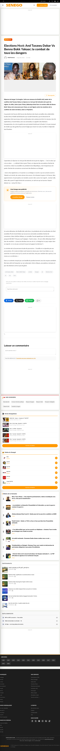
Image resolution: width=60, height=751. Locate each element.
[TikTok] (58, 1)
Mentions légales (28, 740)
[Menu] (2, 5)
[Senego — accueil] (14, 5)
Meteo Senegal (34, 679)
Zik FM (1, 727)
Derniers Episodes (4, 708)
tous (15, 275)
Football (1, 693)
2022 (23, 660)
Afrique (1, 701)
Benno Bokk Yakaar (20, 272)
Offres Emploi (34, 693)
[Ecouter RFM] (56, 458)
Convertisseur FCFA (35, 677)
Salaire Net (33, 682)
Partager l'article (30, 197)
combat (30, 272)
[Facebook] (49, 1)
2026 (3, 660)
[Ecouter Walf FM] (56, 472)
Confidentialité (37, 740)
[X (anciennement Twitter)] (52, 1)
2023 (18, 660)
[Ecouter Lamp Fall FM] (56, 482)
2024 (13, 660)
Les (10, 275)
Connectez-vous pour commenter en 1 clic (26, 358)
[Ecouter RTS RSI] (56, 477)
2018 (43, 660)
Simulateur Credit (35, 695)
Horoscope (33, 690)
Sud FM (1, 729)
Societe (1, 679)
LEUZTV (1, 715)
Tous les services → (35, 697)
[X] (35, 721)
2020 (33, 660)
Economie (2, 684)
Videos (1, 699)
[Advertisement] (30, 23)
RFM (1, 725)
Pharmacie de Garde (35, 686)
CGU (32, 715)
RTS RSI (1, 732)
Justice (1, 682)
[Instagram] (42, 721)
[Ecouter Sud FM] (56, 468)
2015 (3, 663)
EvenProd (2, 712)
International (3, 686)
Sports (1, 690)
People (1, 688)
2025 (8, 660)
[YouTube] (55, 1)
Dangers (37, 272)
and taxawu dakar (9, 272)
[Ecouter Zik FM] (56, 463)
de (42, 272)
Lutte (1, 695)
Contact (32, 710)
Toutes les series (30, 445)
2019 (38, 660)
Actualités (8, 39)
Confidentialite (34, 712)
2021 (28, 660)
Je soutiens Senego (17, 197)
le (5, 275)
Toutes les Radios (4, 723)
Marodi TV (2, 710)
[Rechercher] (34, 5)
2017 (48, 660)
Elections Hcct (49, 272)
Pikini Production (3, 717)
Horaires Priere (34, 684)
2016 (53, 660)
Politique (2, 677)
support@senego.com (49, 739)
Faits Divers (2, 697)
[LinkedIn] (46, 721)
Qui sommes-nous (35, 708)
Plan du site (22, 740)
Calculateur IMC (34, 688)
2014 (8, 663)
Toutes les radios (30, 487)
